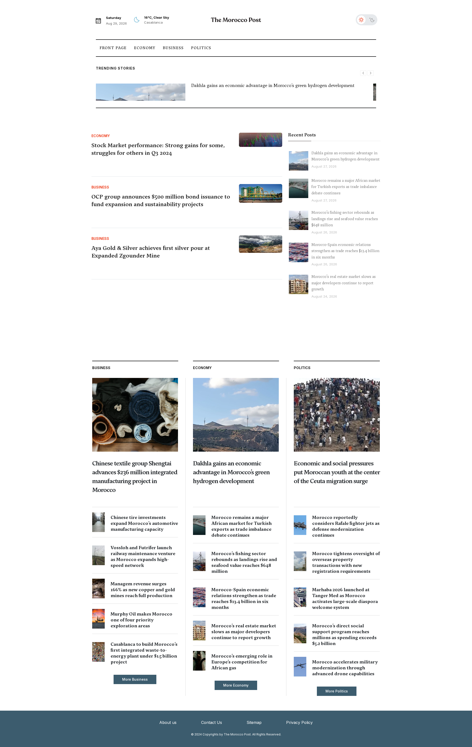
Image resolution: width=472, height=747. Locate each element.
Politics (201, 47)
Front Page (113, 47)
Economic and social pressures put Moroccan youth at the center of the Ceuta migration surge (337, 472)
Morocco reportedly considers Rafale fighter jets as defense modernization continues (346, 526)
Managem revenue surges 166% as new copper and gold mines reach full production (143, 590)
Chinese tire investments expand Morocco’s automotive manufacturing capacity (144, 523)
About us (168, 722)
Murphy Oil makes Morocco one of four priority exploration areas (141, 620)
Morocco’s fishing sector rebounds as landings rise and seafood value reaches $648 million (344, 219)
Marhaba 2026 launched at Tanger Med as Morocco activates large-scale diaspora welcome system (345, 598)
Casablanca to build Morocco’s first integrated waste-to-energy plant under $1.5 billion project (144, 653)
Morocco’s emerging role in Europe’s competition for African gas (241, 662)
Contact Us (211, 722)
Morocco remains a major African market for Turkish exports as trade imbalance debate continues (345, 187)
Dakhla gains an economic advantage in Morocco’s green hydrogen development (272, 85)
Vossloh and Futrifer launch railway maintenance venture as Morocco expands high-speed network (143, 556)
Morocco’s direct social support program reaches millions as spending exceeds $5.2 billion (344, 634)
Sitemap (254, 722)
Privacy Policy (299, 722)
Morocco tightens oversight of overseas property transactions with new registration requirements (346, 562)
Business (173, 47)
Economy (144, 47)
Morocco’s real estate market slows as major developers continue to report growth (343, 283)
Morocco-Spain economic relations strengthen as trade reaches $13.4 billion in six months (345, 251)
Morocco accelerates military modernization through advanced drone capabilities (345, 668)
